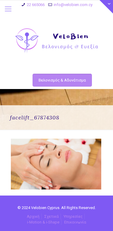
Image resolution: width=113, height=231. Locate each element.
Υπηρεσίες (73, 216)
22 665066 (36, 4)
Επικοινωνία (75, 222)
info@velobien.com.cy (73, 4)
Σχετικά (51, 216)
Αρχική (33, 216)
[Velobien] (56, 41)
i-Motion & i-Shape (43, 222)
